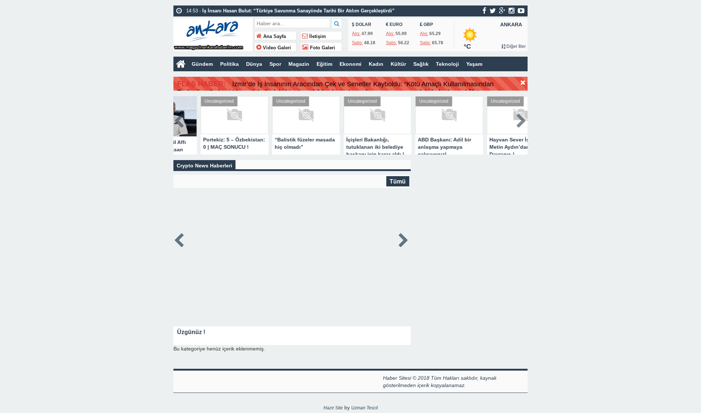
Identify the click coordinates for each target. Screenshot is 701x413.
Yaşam (474, 64)
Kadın (376, 64)
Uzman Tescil (364, 407)
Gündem (202, 64)
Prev (179, 119)
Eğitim (324, 64)
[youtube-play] (521, 11)
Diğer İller (515, 46)
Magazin (298, 64)
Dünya (254, 64)
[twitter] (493, 11)
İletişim (317, 36)
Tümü (398, 181)
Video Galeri (276, 47)
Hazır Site (333, 407)
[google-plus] (502, 11)
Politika (229, 64)
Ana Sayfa (274, 36)
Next (522, 119)
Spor (275, 64)
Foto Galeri (322, 47)
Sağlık (421, 64)
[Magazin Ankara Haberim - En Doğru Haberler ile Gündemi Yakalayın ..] (213, 33)
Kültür (398, 64)
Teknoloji (447, 64)
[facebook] (484, 11)
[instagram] (511, 11)
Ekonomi (350, 64)
